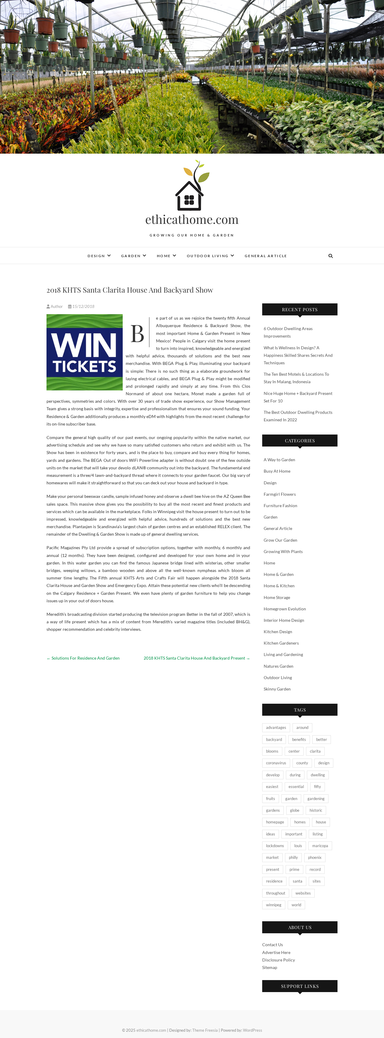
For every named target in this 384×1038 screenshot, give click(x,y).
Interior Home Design (284, 620)
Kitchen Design (278, 631)
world (296, 904)
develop (273, 774)
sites (317, 881)
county (302, 762)
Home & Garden (279, 574)
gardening (316, 798)
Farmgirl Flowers (280, 494)
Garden (131, 256)
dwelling (318, 774)
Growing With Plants (283, 551)
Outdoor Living (208, 256)
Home (164, 256)
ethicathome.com (192, 219)
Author (57, 306)
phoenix (315, 857)
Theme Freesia (205, 1030)
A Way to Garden (279, 459)
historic (316, 810)
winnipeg (273, 904)
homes (300, 822)
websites (303, 893)
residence (274, 881)
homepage (275, 822)
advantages (276, 727)
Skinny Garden (277, 688)
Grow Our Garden (280, 540)
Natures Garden (278, 666)
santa (297, 881)
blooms (272, 751)
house (321, 822)
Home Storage (277, 597)
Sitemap (269, 967)
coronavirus (276, 762)
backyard (274, 739)
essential (296, 786)
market (272, 857)
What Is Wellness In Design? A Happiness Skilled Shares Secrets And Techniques (298, 355)
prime (294, 869)
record (315, 869)
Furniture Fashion (280, 505)
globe (294, 810)
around (302, 727)
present (272, 869)
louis (298, 845)
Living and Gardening (283, 654)
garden (291, 798)
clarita (315, 751)
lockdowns (275, 845)
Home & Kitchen (279, 585)
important (293, 834)
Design (96, 256)
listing (318, 834)
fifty (317, 786)
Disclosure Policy (278, 959)
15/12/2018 (82, 306)
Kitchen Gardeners (281, 642)
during (295, 774)
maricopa (320, 845)
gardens (273, 810)
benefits (299, 739)
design (323, 762)
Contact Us (272, 944)
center (294, 751)
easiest (272, 786)
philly (293, 857)
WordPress (252, 1030)
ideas (270, 834)
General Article (266, 256)
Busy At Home (277, 471)
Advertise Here (276, 952)
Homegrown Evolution (285, 608)
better (321, 739)
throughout (275, 893)
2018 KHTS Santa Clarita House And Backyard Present (197, 657)
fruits (270, 798)
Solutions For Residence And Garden (83, 657)
